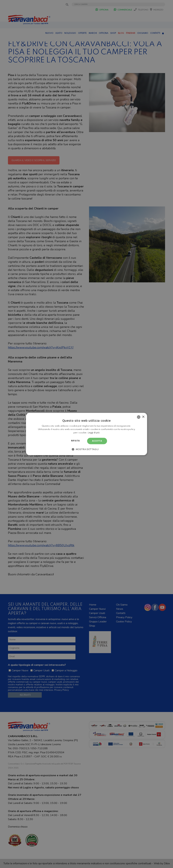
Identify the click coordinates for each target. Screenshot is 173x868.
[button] (86, 449)
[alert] (86, 434)
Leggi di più (94, 432)
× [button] (143, 417)
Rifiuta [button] (75, 440)
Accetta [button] (97, 440)
